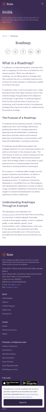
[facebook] (23, 51)
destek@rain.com (14, 284)
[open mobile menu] (42, 4)
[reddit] (38, 51)
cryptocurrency (9, 214)
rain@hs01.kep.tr (12, 287)
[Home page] (7, 4)
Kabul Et (23, 402)
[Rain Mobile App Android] (30, 383)
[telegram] (15, 51)
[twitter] (7, 51)
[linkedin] (30, 51)
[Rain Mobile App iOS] (11, 383)
